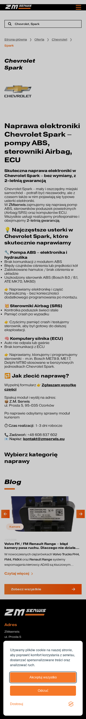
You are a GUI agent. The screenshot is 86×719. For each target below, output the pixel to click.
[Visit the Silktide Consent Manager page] (71, 704)
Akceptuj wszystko (43, 677)
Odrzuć (43, 690)
